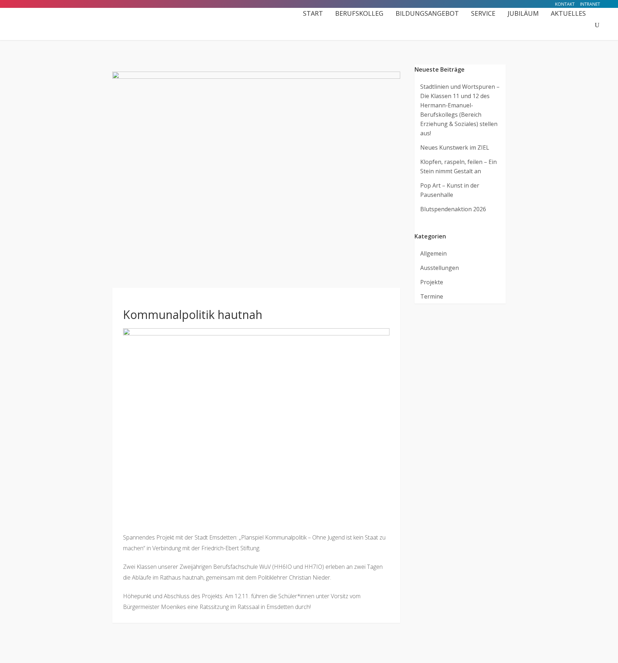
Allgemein (433, 253)
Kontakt (565, 4)
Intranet (590, 4)
